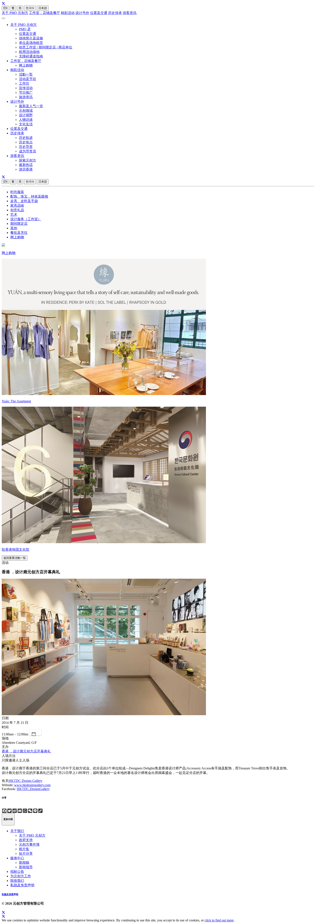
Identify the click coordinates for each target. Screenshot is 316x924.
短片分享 (26, 853)
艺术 (13, 214)
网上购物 (26, 65)
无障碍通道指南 (31, 56)
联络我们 (17, 880)
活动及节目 (27, 79)
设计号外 (82, 13)
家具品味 (17, 205)
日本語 (42, 8)
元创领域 (26, 110)
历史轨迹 (26, 138)
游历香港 (26, 169)
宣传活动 (26, 88)
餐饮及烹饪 (19, 232)
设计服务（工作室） (25, 219)
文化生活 (26, 124)
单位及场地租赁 (31, 43)
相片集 (24, 849)
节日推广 (26, 92)
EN (5, 8)
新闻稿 (24, 862)
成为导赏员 (27, 151)
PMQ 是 (25, 29)
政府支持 (26, 840)
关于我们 (17, 831)
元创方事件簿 (29, 844)
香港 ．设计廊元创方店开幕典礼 (26, 751)
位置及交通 (98, 13)
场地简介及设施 (31, 38)
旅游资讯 (26, 97)
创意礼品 (17, 210)
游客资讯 (130, 13)
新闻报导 (26, 867)
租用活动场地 (29, 52)
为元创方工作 (20, 876)
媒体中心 (17, 858)
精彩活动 (68, 13)
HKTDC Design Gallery (25, 781)
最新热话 (26, 165)
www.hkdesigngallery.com (32, 785)
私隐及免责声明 (22, 885)
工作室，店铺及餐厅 (44, 13)
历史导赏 (26, 147)
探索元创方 (27, 160)
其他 (13, 228)
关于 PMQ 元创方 (15, 13)
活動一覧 (26, 74)
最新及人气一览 (31, 106)
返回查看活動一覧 (14, 558)
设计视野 (26, 115)
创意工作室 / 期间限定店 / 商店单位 (45, 47)
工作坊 (24, 83)
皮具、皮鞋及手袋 (24, 201)
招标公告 (17, 871)
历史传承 (115, 13)
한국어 (30, 8)
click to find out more (219, 920)
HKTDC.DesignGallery (33, 789)
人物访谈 (26, 119)
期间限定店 (19, 223)
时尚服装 (17, 192)
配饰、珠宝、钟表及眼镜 (29, 196)
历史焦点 (26, 142)
